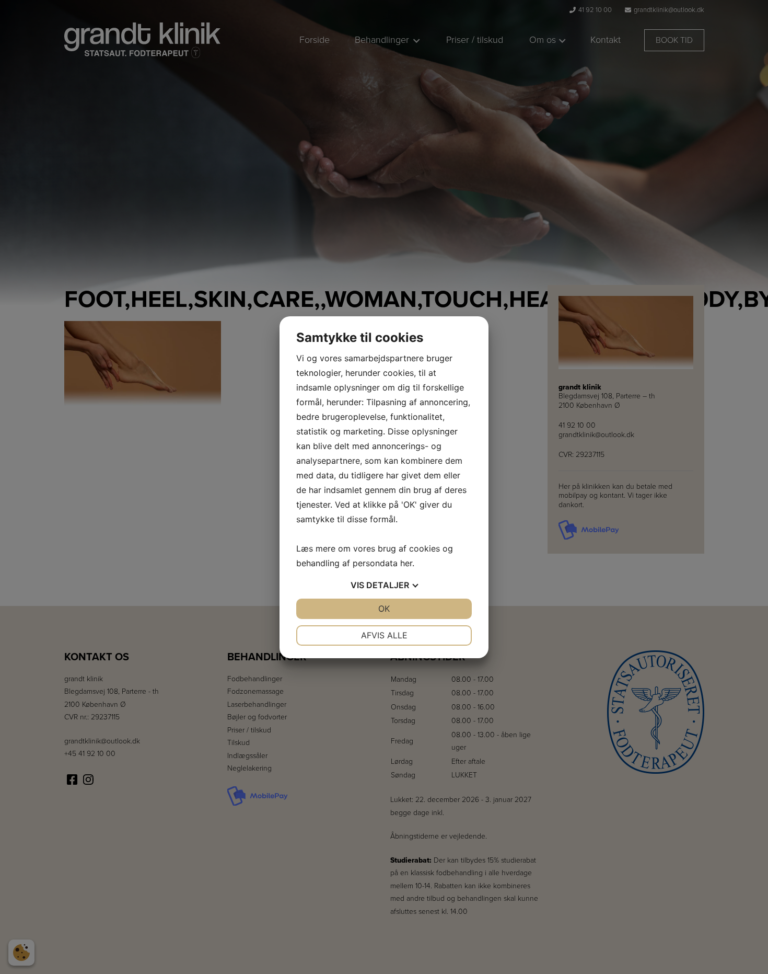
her (406, 563)
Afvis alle (384, 635)
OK (384, 608)
